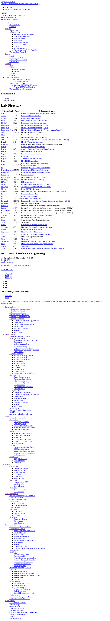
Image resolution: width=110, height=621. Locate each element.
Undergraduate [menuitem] (14, 25)
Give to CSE (13, 457)
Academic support (20, 363)
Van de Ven (5, 241)
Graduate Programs (20, 546)
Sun (2, 234)
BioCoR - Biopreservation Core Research (35, 163)
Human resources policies (22, 564)
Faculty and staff (10, 525)
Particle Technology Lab (29, 194)
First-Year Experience (21, 398)
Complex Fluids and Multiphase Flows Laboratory (38, 149)
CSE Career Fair (19, 385)
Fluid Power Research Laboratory (32, 179)
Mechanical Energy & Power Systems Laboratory (38, 241)
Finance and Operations (22, 536)
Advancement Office (21, 490)
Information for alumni (17, 418)
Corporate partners (11, 494)
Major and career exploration (23, 387)
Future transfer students (17, 311)
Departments (18, 342)
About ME (8, 274)
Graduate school (19, 389)
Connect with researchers (18, 499)
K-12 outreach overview (17, 603)
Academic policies (20, 556)
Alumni (7, 416)
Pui (2, 194)
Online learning (19, 352)
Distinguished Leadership (22, 439)
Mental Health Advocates (9, 19)
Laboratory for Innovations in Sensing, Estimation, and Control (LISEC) (45, 201)
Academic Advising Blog (22, 359)
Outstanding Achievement (22, 435)
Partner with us (14, 501)
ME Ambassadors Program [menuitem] (18, 81)
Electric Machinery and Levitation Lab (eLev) (36, 215)
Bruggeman (5, 125)
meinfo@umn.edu (7, 262)
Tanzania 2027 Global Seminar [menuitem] (24, 87)
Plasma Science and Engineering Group (34, 125)
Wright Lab (25, 246)
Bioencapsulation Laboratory (31, 116)
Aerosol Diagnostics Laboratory (32, 159)
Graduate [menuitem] (12, 27)
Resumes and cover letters (22, 379)
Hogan (3, 154)
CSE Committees (15, 550)
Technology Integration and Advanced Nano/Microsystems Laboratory (45, 139)
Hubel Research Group (29, 165)
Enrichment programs (16, 608)
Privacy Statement (90, 301)
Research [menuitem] (8, 29)
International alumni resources (24, 451)
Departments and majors (17, 338)
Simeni (3, 222)
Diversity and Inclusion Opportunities (26, 321)
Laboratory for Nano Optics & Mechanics (35, 168)
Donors (7, 464)
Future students (10, 307)
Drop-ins (17, 367)
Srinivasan (4, 227)
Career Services (14, 375)
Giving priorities (19, 472)
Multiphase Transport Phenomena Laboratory (36, 227)
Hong (3, 161)
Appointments (18, 361)
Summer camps (14, 605)
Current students (10, 334)
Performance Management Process (21, 597)
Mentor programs (19, 326)
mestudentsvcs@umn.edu (22, 266)
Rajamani (4, 201)
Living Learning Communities (24, 324)
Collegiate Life (14, 391)
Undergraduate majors (21, 344)
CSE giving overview (21, 468)
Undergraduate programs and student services (29, 548)
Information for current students (20, 336)
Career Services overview (22, 377)
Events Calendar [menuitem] (19, 69)
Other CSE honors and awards (24, 593)
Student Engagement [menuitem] (12, 77)
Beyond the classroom (16, 319)
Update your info (19, 455)
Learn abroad (18, 322)
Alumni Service (19, 437)
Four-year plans (19, 369)
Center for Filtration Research (31, 199)
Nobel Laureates (19, 443)
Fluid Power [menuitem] (18, 40)
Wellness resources (15, 408)
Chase (3, 132)
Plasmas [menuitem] (16, 46)
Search (4, 13)
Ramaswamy (5, 210)
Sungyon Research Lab (57, 130)
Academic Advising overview (24, 356)
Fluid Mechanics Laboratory (30, 218)
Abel (3, 113)
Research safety (19, 577)
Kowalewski (5, 177)
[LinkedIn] (6, 285)
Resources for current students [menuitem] (19, 79)
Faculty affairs (18, 535)
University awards (20, 587)
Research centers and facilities (24, 573)
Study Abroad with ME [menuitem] (17, 83)
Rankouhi (4, 206)
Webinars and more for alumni (24, 447)
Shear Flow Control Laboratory (32, 232)
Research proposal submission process (27, 575)
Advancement (18, 521)
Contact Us (13, 488)
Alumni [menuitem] (12, 73)
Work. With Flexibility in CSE (19, 599)
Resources (12, 445)
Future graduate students (17, 313)
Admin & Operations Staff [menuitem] (18, 60)
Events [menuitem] (11, 68)
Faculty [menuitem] (12, 56)
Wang (3, 244)
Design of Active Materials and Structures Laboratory (39, 113)
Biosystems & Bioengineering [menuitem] (24, 34)
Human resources (20, 538)
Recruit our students (16, 498)
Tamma (3, 237)
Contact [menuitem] (12, 75)
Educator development (17, 614)
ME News (8, 276)
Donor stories (18, 476)
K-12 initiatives (19, 503)
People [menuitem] (7, 54)
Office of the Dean (20, 533)
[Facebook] (6, 282)
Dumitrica (4, 144)
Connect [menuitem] (8, 64)
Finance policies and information (25, 560)
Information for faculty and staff (20, 527)
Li (2, 179)
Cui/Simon (4, 137)
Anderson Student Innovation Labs (21, 414)
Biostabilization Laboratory (30, 118)
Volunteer (12, 616)
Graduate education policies (23, 562)
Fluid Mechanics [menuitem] (19, 38)
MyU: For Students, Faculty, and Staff (18, 9)
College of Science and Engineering (13, 15)
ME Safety (8, 278)
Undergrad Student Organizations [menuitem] (20, 89)
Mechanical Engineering (9, 17)
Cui (2, 139)
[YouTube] (6, 287)
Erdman (4, 151)
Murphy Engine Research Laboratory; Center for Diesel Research (43, 191)
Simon (3, 225)
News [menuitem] (11, 66)
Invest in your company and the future (22, 496)
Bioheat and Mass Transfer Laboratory (34, 123)
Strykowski (5, 232)
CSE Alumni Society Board (23, 426)
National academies (20, 585)
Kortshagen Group (27, 175)
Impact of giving (19, 478)
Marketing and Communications (25, 540)
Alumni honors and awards (23, 433)
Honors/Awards (14, 431)
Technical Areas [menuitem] (14, 33)
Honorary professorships (22, 589)
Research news (14, 507)
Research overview (20, 571)
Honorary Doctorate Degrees (23, 441)
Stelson (3, 229)
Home (7, 98)
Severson (4, 215)
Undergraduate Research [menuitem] (17, 52)
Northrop (4, 191)
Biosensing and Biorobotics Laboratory (34, 170)
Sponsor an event (15, 618)
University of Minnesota (21, 301)
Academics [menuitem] (9, 23)
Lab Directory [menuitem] (14, 62)
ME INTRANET (7, 270)
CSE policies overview (21, 554)
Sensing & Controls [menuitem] (20, 48)
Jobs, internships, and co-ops (23, 381)
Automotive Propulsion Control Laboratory (36, 234)
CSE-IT (12, 412)
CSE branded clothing (21, 449)
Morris (3, 189)
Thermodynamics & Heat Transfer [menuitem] (25, 50)
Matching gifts (19, 484)
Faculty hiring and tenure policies (25, 558)
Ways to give (13, 480)
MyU (7, 298)
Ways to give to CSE (21, 482)
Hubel (3, 164)
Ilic (2, 168)
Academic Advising (16, 354)
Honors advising (19, 371)
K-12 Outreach (10, 601)
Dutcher (4, 149)
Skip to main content (8, 2)
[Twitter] (6, 283)
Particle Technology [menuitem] (20, 44)
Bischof (3, 120)
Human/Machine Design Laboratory (33, 147)
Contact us (17, 463)
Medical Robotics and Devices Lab (33, 177)
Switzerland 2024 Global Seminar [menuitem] (25, 85)
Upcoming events (20, 424)
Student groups (19, 332)
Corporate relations (20, 519)
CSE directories (19, 492)
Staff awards (13, 595)
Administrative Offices (17, 529)
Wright (3, 246)
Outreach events (14, 606)
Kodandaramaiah (7, 170)
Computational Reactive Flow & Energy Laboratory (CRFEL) (42, 248)
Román (3, 208)
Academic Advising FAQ (22, 357)
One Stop (8, 7)
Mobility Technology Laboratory (32, 142)
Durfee (3, 147)
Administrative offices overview (24, 531)
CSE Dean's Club (20, 474)
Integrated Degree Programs (23, 348)
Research (17, 330)
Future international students (19, 315)
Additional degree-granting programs (26, 350)
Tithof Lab (24, 239)
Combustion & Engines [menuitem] (22, 36)
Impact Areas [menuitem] (13, 31)
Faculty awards (14, 581)
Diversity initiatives (20, 505)
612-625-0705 (6, 260)
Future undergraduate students (19, 309)
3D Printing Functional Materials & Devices (36, 187)
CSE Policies (13, 552)
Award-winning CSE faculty (23, 583)
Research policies (20, 566)
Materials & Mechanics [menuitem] (21, 42)
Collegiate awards (20, 591)
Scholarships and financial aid (19, 317)
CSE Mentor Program (21, 429)
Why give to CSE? (20, 459)
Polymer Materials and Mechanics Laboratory (36, 184)
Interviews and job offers (22, 383)
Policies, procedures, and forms (24, 373)
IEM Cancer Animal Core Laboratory (34, 120)
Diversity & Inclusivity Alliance (20, 410)
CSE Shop (17, 579)
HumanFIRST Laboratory (30, 189)
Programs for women (21, 328)
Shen (3, 218)
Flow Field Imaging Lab (29, 161)
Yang (3, 248)
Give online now (19, 461)
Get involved (13, 420)
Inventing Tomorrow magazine (24, 453)
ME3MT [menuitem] (17, 71)
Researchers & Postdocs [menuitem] (17, 58)
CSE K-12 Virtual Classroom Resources (23, 612)
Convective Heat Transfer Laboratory (34, 225)
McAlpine (4, 187)
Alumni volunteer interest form (24, 428)
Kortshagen (5, 172)
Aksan (3, 116)
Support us (13, 509)
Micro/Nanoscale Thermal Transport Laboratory (37, 244)
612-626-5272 (6, 266)
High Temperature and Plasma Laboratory (35, 172)
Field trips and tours (16, 610)
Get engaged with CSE (21, 422)
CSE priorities (18, 515)
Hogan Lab (25, 156)
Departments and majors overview (25, 340)
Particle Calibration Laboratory (31, 154)
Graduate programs (20, 346)
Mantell (3, 184)
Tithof (3, 239)
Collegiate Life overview (22, 393)
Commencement (19, 365)
